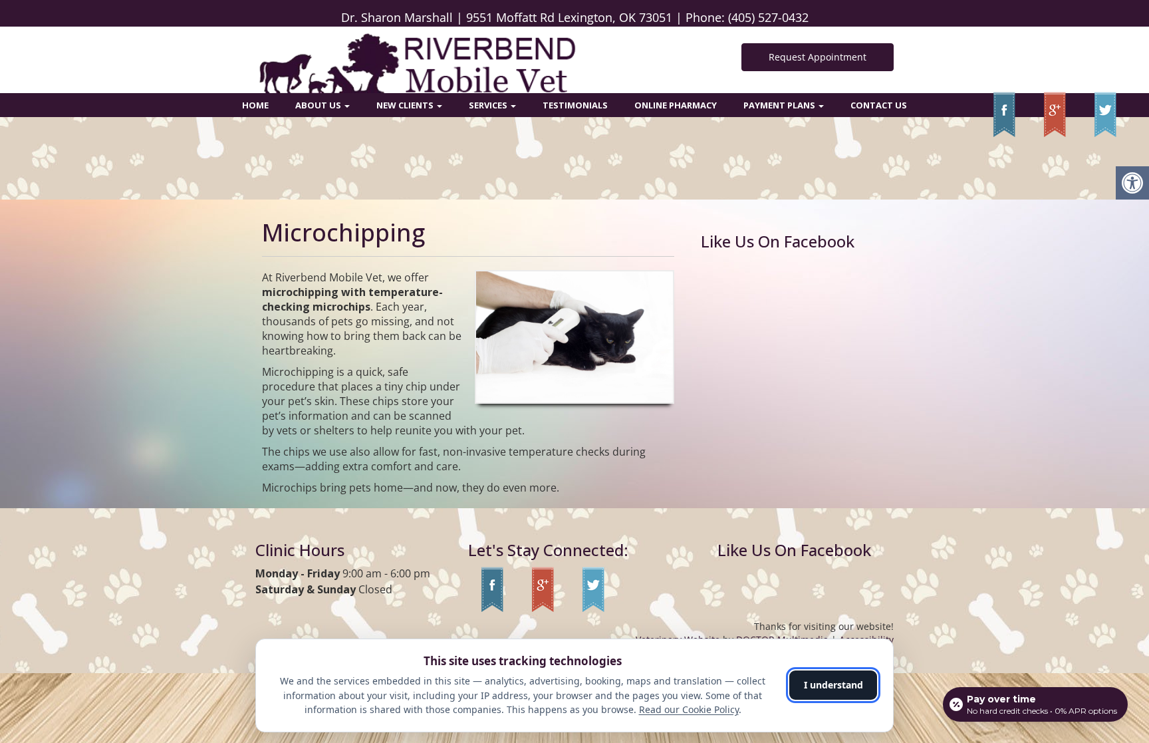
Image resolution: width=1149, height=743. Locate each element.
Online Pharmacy (675, 105)
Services (489, 105)
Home (255, 105)
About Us (319, 105)
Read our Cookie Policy (689, 709)
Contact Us (878, 105)
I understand (833, 684)
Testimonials (575, 105)
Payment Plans (780, 105)
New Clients (406, 105)
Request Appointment (817, 57)
